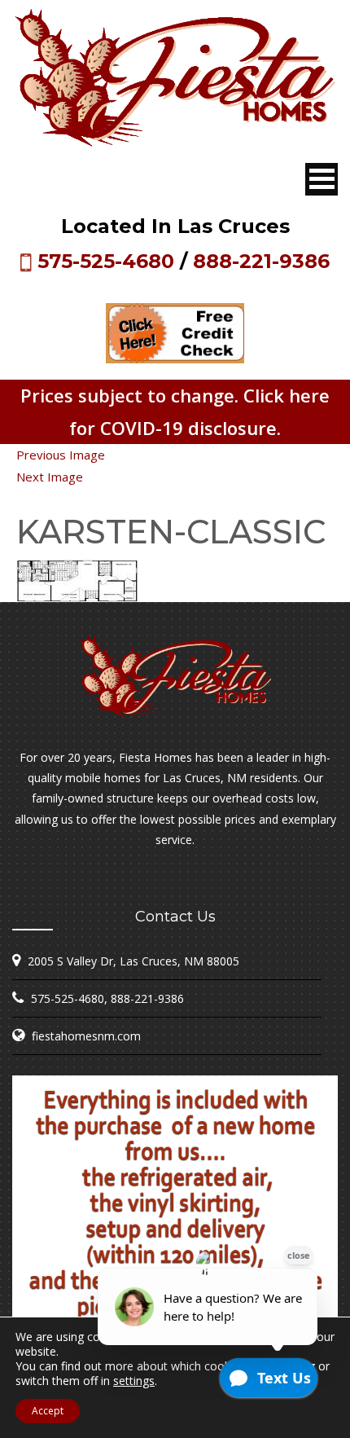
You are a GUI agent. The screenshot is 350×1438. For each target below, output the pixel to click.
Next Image (49, 476)
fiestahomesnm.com (86, 1036)
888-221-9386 (261, 261)
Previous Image (60, 454)
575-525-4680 (105, 261)
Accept (47, 1411)
